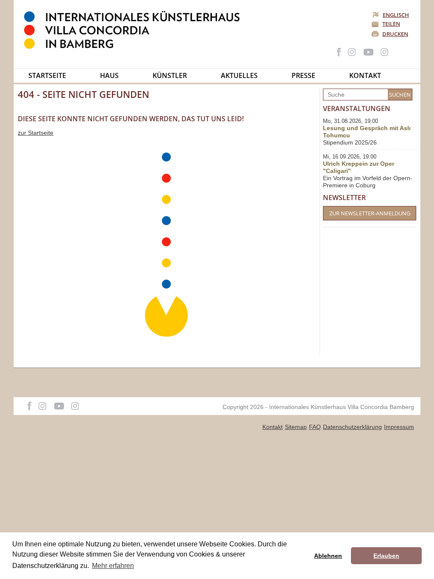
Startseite (47, 75)
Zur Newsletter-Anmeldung (369, 213)
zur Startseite (35, 132)
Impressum (399, 426)
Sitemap (296, 426)
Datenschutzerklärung (352, 426)
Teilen (391, 23)
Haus (109, 75)
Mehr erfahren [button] (113, 565)
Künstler (170, 75)
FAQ (315, 426)
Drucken (395, 34)
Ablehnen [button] (328, 555)
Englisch (396, 15)
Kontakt (365, 75)
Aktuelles (239, 75)
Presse (303, 75)
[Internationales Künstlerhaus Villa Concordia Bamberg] (136, 47)
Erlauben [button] (386, 555)
